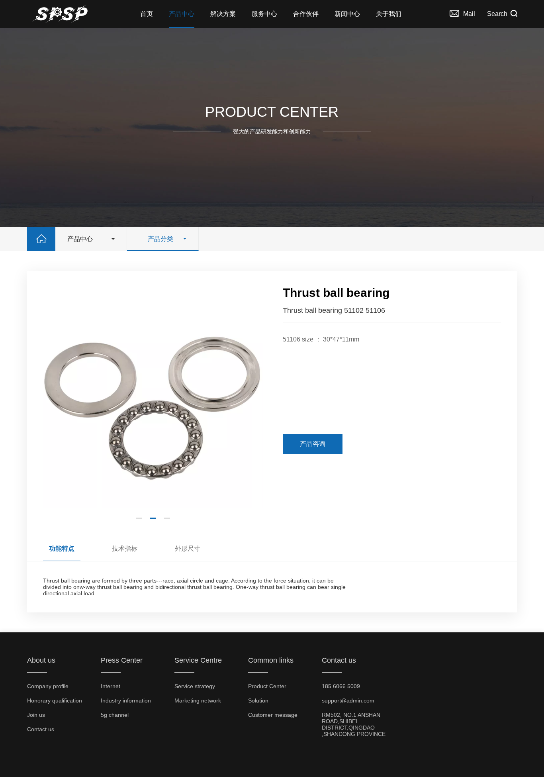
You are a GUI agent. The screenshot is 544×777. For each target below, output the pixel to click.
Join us (36, 715)
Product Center (267, 686)
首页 (146, 13)
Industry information (126, 700)
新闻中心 (347, 13)
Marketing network (197, 700)
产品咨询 (312, 443)
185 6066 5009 (341, 686)
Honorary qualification (54, 700)
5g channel (115, 715)
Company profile (47, 686)
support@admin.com (348, 700)
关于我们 (388, 13)
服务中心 (264, 13)
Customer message (272, 715)
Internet (110, 686)
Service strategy (194, 686)
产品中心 (181, 13)
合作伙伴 (306, 13)
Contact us (40, 729)
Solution (258, 700)
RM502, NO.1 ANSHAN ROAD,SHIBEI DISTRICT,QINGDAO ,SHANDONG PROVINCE (353, 724)
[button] (139, 518)
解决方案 (223, 13)
